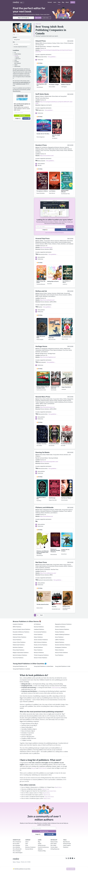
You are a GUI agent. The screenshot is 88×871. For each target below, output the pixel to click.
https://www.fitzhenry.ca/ (46, 516)
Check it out (45, 789)
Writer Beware (42, 768)
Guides (39, 843)
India (15, 60)
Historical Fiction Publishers (19, 637)
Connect (50, 2)
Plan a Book (53, 845)
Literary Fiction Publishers (19, 642)
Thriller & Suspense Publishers (41, 655)
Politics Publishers (59, 650)
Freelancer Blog (42, 850)
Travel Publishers (59, 655)
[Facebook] (72, 858)
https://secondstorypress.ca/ (47, 407)
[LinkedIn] (70, 858)
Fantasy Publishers (59, 632)
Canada (16, 55)
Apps (21, 2)
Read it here (58, 787)
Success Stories (29, 849)
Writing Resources (55, 849)
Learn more (46, 17)
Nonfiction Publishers (18, 647)
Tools (59, 2)
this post (33, 768)
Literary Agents (67, 845)
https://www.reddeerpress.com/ (48, 573)
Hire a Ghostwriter (17, 849)
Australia (16, 61)
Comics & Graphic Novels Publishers (21, 629)
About (67, 2)
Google (17, 118)
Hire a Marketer (16, 847)
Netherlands (17, 66)
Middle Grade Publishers (19, 644)
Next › (41, 615)
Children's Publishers (60, 626)
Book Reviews (66, 841)
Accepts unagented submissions (20, 46)
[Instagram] (68, 858)
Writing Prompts (67, 843)
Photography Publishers (61, 647)
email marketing (56, 687)
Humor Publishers (17, 639)
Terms (14, 862)
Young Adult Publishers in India (62, 666)
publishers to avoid (20, 83)
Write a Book (53, 843)
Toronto (17, 57)
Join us (72, 2)
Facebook (25, 118)
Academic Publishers (18, 624)
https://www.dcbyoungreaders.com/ (49, 461)
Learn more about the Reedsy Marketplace (54, 232)
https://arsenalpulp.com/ (46, 247)
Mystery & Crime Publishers (40, 644)
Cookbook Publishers (39, 629)
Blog (63, 2)
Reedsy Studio (54, 841)
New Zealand (17, 63)
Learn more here (51, 791)
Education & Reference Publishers (21, 632)
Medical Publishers (59, 642)
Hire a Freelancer (17, 841)
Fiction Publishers (38, 634)
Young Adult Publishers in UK (20, 666)
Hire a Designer (16, 845)
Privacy (18, 862)
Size (14, 42)
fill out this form (16, 91)
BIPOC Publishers (17, 626)
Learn (54, 2)
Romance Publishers (39, 652)
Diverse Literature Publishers (62, 629)
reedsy (16, 2)
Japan (15, 64)
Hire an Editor (16, 843)
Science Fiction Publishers (61, 652)
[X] (66, 858)
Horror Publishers (59, 637)
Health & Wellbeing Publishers (62, 634)
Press (26, 845)
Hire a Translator (17, 850)
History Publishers (38, 637)
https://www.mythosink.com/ (47, 300)
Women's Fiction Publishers (40, 657)
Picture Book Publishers (18, 650)
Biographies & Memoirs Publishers (63, 624)
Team (26, 843)
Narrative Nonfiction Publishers (62, 644)
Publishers (65, 847)
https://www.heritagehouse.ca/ (48, 357)
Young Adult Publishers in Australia (21, 669)
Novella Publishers (38, 647)
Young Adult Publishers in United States (43, 666)
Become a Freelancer (30, 847)
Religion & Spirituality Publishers (21, 652)
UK (15, 52)
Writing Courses (42, 845)
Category (15, 37)
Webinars (40, 849)
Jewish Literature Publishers (41, 639)
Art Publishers (37, 624)
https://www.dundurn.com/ (47, 155)
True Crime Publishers (18, 657)
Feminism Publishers (18, 634)
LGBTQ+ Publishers (59, 639)
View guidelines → (52, 56)
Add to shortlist (70, 94)
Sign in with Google (22, 17)
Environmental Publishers (40, 632)
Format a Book (54, 847)
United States (17, 54)
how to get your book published (20, 82)
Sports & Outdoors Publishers (20, 655)
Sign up (37, 17)
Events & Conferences (43, 847)
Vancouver (18, 58)
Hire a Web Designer (17, 852)
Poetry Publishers (38, 650)
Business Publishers (39, 626)
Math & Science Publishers (40, 642)
